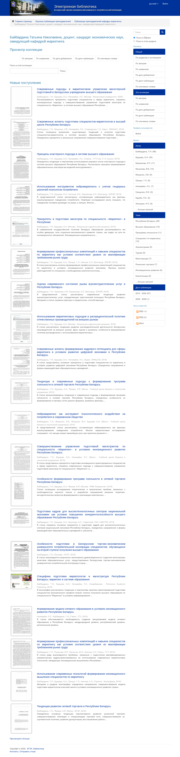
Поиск (63, 70)
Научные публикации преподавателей (53, 21)
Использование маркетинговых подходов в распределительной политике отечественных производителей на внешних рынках (81, 317)
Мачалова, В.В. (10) (145, 168)
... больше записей (144, 209)
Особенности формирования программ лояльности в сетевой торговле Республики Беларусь (81, 480)
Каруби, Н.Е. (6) (143, 197)
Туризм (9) (140, 252)
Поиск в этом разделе (146, 41)
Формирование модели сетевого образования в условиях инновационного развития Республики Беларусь (81, 610)
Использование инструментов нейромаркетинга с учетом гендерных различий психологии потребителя (81, 187)
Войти (138, 133)
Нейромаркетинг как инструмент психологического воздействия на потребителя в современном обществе (81, 415)
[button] (153, 3)
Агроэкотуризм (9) (144, 246)
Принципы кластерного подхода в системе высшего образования (75, 154)
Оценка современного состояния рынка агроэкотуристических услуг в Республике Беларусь (81, 285)
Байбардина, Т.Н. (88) (146, 151)
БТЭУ (29, 748)
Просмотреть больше (20, 738)
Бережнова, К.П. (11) (145, 163)
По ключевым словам (107, 58)
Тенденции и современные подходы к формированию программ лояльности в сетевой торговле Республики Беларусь (81, 382)
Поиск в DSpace (143, 37)
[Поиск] (162, 32)
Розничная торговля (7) (146, 264)
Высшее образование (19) (148, 226)
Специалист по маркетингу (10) (148, 239)
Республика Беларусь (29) (148, 220)
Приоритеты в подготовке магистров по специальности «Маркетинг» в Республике (81, 220)
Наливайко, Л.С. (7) (145, 186)
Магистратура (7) (143, 258)
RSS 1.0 (143, 311)
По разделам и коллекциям (148, 57)
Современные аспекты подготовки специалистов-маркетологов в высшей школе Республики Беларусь (81, 122)
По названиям (42, 58)
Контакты (14, 751)
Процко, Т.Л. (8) (143, 180)
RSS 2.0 (143, 317)
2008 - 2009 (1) (142, 299)
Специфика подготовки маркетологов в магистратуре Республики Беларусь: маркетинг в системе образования (81, 577)
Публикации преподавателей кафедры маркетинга (97, 21)
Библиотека (38, 748)
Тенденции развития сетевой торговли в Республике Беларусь (74, 706)
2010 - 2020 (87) (143, 293)
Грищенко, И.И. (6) (144, 192)
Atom (141, 323)
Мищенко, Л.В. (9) (144, 174)
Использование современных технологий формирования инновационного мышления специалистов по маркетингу (81, 675)
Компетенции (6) (143, 275)
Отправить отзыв (27, 751)
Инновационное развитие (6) (149, 270)
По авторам (27, 58)
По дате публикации (84, 58)
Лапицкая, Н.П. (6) (144, 203)
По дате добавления (62, 58)
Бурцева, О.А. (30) (144, 157)
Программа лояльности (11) (149, 232)
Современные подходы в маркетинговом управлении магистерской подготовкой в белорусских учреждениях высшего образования (81, 90)
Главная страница (23, 21)
